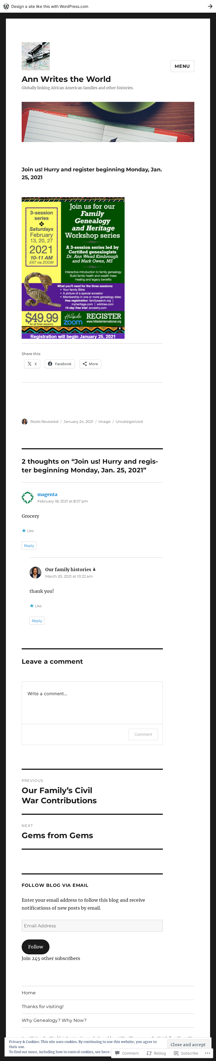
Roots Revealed (44, 421)
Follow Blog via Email (55, 885)
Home (29, 992)
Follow (35, 947)
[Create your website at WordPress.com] (108, 6)
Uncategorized (129, 421)
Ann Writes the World (66, 79)
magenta (47, 494)
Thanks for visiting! (43, 1006)
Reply (29, 545)
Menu (182, 66)
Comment (143, 734)
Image (104, 421)
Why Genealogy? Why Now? (54, 1020)
